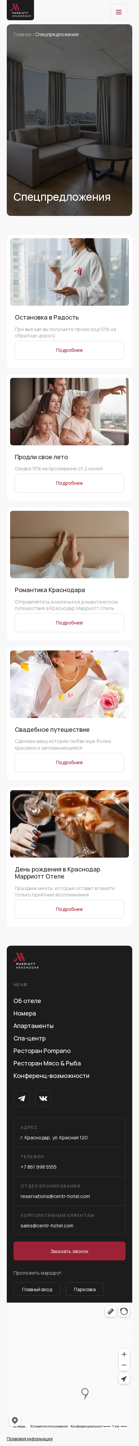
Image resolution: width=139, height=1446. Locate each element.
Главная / (24, 34)
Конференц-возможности (51, 1076)
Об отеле (27, 1001)
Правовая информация (30, 1439)
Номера (24, 1013)
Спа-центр (29, 1038)
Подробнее (69, 350)
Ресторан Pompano (42, 1051)
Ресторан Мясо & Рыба (47, 1063)
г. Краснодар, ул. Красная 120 (54, 1132)
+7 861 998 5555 (39, 1162)
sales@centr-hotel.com (57, 1221)
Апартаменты (33, 1026)
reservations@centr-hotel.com (55, 1191)
